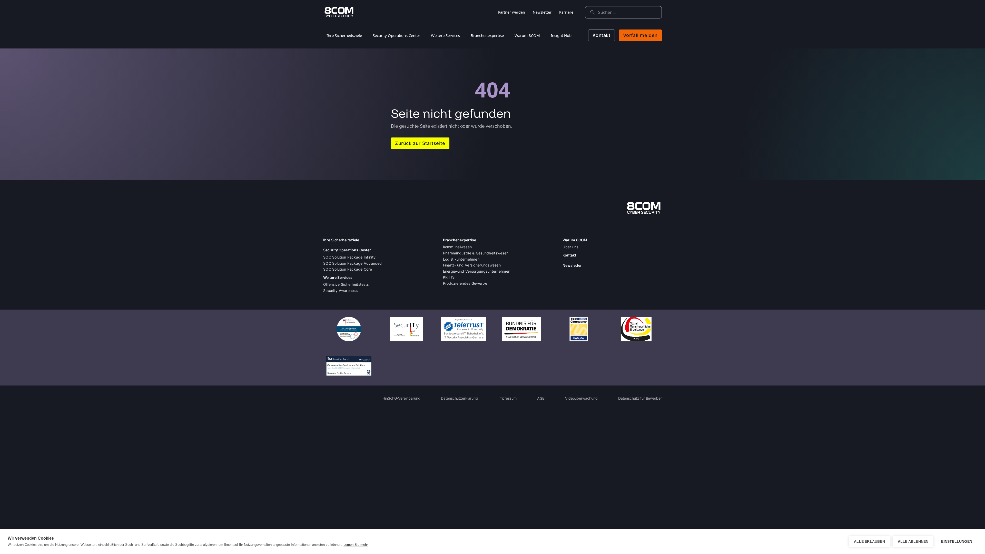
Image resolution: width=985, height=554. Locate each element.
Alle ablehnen (913, 541)
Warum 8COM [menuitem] (527, 35)
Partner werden (511, 12)
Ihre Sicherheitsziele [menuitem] (344, 35)
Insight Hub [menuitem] (561, 35)
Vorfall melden (640, 35)
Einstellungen (956, 541)
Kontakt (601, 35)
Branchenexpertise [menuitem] (487, 35)
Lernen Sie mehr (355, 545)
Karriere (566, 12)
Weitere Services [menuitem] (445, 35)
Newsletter (542, 12)
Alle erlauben (869, 541)
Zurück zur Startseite (420, 143)
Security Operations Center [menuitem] (396, 35)
